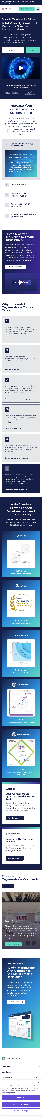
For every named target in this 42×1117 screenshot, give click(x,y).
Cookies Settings (21, 1111)
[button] (38, 9)
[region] (21, 1097)
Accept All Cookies (20, 1104)
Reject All (21, 1097)
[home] (8, 9)
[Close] (38, 1082)
